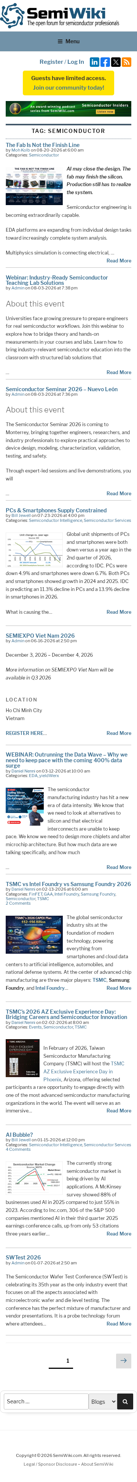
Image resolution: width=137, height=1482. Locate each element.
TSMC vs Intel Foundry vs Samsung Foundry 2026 (68, 884)
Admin (17, 288)
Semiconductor (44, 155)
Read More (119, 261)
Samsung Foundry (98, 894)
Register (51, 61)
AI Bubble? (19, 1134)
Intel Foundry (66, 894)
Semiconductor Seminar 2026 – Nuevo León (62, 389)
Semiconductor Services (107, 520)
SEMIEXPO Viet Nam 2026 (40, 635)
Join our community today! (68, 87)
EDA (33, 775)
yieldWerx (49, 775)
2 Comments (18, 903)
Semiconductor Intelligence (55, 520)
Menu (72, 41)
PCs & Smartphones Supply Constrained (56, 510)
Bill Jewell (21, 515)
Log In (75, 61)
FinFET (35, 894)
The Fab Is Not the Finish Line (43, 145)
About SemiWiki (97, 1464)
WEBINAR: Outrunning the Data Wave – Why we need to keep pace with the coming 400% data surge (66, 760)
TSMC (43, 898)
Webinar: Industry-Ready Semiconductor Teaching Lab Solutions (57, 280)
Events (35, 1027)
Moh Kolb (20, 150)
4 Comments (18, 1149)
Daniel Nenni (23, 771)
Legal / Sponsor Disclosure (51, 1464)
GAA (48, 894)
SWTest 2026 (23, 1257)
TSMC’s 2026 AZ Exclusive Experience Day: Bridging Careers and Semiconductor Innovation (66, 1014)
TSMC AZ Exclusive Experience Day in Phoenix (83, 1071)
